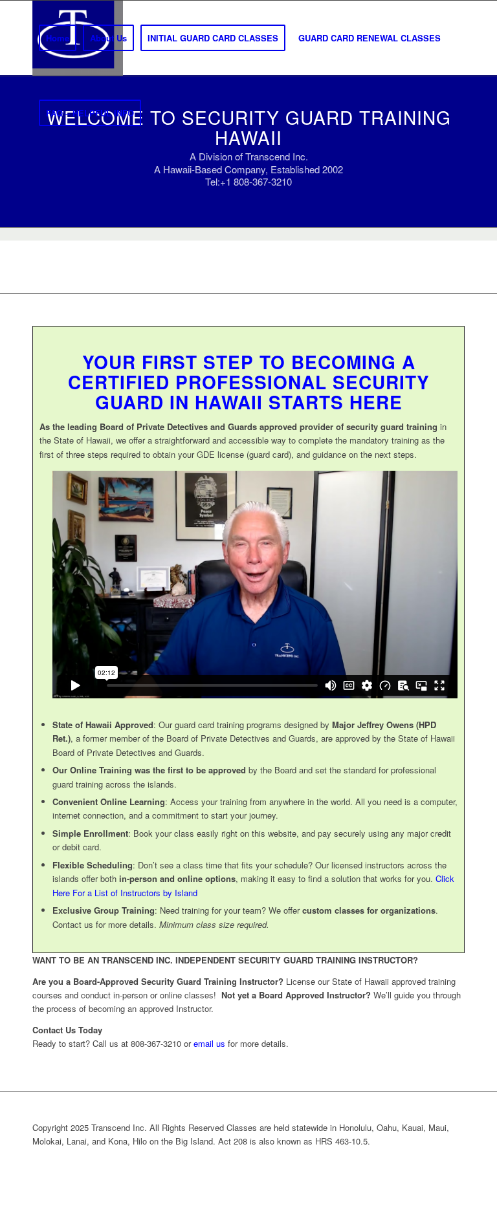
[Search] (158, 113)
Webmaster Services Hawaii (315, 1162)
